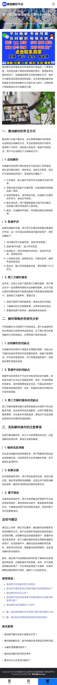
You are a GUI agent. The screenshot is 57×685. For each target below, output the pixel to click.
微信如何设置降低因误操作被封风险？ (30, 617)
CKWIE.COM (26, 674)
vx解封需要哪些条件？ (15, 647)
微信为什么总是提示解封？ (17, 660)
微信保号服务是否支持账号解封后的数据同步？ (30, 588)
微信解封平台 (12, 23)
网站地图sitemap (38, 674)
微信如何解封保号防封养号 (17, 653)
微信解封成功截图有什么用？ (21, 604)
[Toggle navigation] (53, 4)
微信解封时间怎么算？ (18, 592)
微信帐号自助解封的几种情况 (21, 584)
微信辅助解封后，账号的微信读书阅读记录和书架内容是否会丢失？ (29, 640)
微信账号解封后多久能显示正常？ (20, 634)
